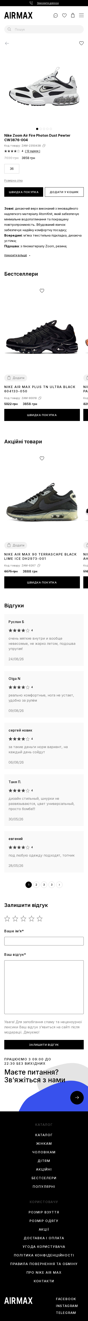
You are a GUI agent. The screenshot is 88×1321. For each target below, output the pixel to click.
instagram (67, 1306)
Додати (18, 378)
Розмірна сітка (13, 180)
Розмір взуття (44, 1212)
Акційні (44, 1169)
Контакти (44, 1281)
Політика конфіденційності (44, 1255)
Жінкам (44, 1143)
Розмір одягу (44, 1221)
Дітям (44, 1161)
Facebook (66, 1299)
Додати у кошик (64, 192)
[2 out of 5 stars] (15, 919)
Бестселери (44, 1178)
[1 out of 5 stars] (7, 919)
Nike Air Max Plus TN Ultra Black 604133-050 (40, 389)
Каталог (44, 1135)
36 (12, 169)
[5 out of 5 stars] (40, 919)
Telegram (66, 1313)
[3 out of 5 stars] (24, 919)
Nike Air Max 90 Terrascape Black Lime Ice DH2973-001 (40, 556)
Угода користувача (44, 1246)
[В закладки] (81, 43)
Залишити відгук (44, 1044)
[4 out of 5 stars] (32, 919)
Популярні (44, 1186)
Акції (44, 1229)
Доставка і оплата (44, 1238)
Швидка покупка (24, 192)
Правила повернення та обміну (44, 1264)
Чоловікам (44, 1152)
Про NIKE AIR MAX (44, 1272)
